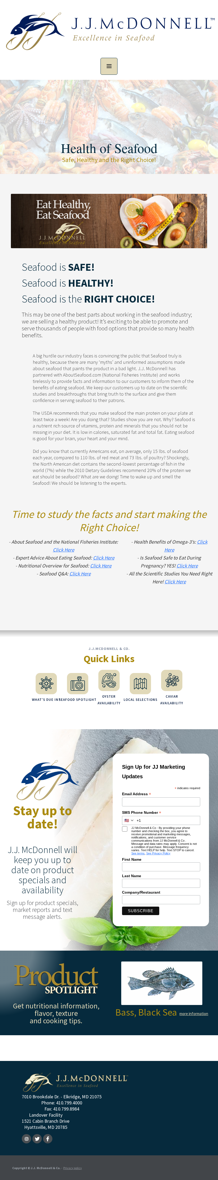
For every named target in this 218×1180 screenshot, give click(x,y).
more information (193, 1013)
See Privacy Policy (158, 853)
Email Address (136, 794)
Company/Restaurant (141, 892)
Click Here (63, 550)
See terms (138, 853)
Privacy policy (72, 1168)
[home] (109, 35)
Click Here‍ (103, 557)
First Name (131, 859)
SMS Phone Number (141, 812)
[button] (109, 66)
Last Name (131, 876)
